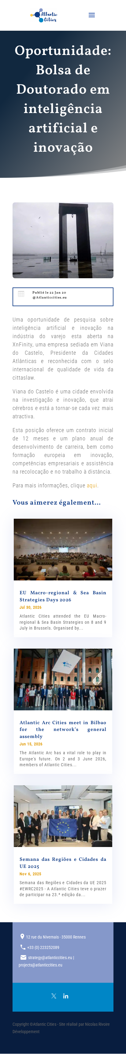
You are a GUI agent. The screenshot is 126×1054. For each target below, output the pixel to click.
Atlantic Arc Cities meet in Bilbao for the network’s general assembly (63, 730)
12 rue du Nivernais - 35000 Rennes (56, 937)
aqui (92, 485)
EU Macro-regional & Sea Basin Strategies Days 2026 (63, 596)
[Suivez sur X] (53, 995)
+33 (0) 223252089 (43, 947)
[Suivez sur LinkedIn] (65, 995)
